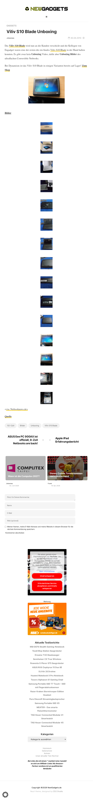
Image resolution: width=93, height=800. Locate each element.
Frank (50, 483)
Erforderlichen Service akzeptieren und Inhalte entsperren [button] (47, 585)
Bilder (22, 425)
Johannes (10, 38)
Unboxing (35, 425)
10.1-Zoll (10, 425)
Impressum (47, 748)
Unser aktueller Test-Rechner (47, 756)
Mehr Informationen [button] (47, 571)
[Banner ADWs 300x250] (47, 619)
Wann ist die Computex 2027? (24, 476)
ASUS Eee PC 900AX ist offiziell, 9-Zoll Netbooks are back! (23, 440)
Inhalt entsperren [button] (47, 576)
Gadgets (11, 25)
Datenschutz (47, 751)
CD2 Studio (58, 791)
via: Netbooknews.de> (17, 409)
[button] (5, 794)
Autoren (47, 753)
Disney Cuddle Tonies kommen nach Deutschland (66, 474)
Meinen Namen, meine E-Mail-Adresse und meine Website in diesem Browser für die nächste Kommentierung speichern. (40, 528)
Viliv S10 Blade (58, 49)
